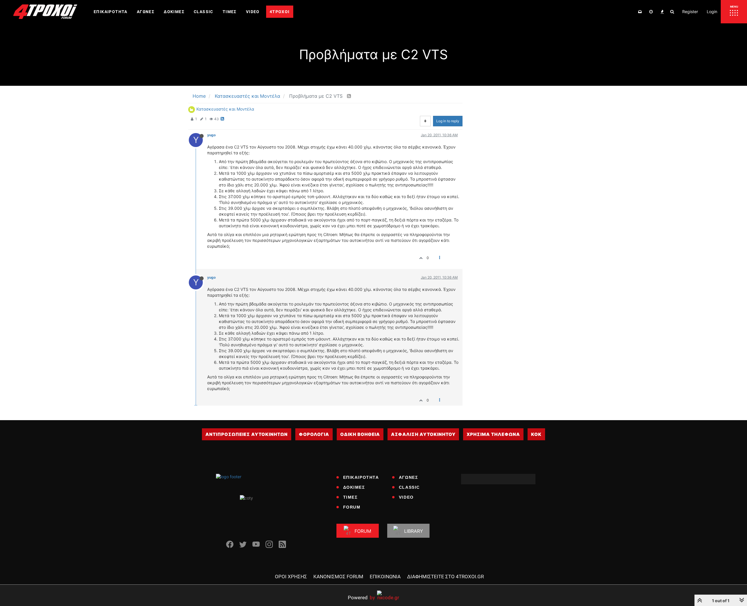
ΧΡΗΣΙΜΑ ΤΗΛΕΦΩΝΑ (493, 434)
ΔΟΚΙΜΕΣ (354, 487)
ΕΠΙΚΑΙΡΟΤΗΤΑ (361, 477)
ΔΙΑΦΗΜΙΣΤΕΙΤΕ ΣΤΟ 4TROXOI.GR (445, 576)
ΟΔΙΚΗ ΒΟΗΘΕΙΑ (360, 434)
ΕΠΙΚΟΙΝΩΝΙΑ (385, 576)
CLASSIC (409, 487)
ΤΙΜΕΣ (350, 497)
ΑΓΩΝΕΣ (408, 477)
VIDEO (406, 497)
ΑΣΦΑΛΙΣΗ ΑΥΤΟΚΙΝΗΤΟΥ (423, 434)
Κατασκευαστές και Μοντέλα (225, 108)
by (361, 597)
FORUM (352, 507)
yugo (211, 135)
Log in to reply (447, 121)
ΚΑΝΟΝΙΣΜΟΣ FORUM (338, 576)
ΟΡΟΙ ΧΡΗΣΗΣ (291, 576)
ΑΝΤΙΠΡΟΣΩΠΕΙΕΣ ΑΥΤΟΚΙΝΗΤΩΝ (246, 434)
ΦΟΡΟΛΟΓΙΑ (314, 434)
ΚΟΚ (536, 434)
